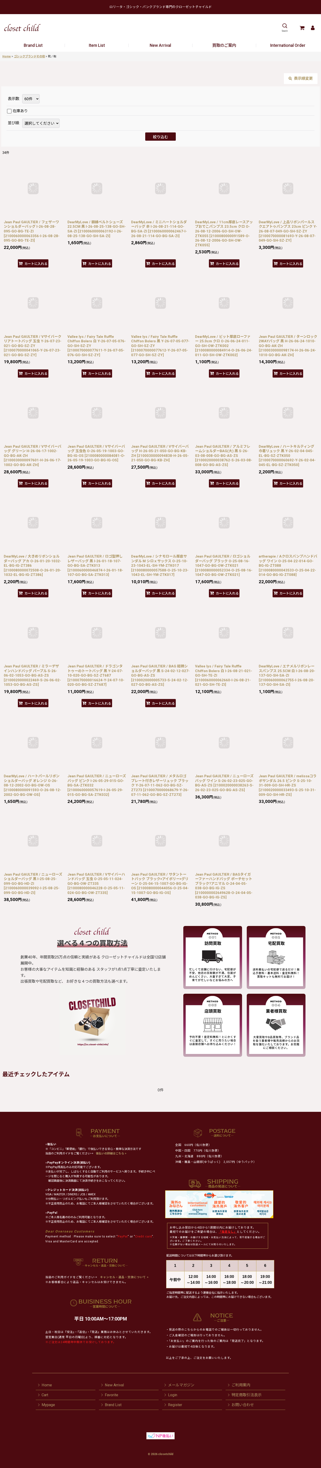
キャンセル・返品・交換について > (124, 1277)
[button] (285, 28)
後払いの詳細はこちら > (111, 1153)
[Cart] (302, 28)
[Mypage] (312, 28)
